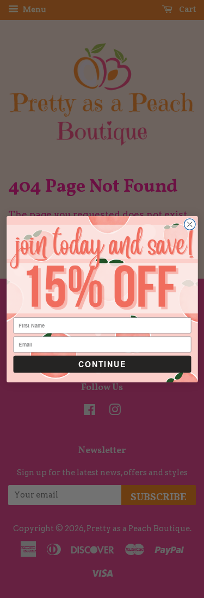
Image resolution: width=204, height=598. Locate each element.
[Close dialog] (189, 224)
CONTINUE (102, 363)
